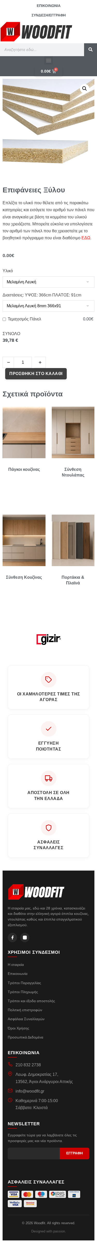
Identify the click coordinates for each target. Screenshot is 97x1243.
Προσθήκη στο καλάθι (36, 373)
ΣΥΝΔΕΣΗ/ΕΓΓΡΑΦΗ (49, 15)
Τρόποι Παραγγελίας (24, 983)
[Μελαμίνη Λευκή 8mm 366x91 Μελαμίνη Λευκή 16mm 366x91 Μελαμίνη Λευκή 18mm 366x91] (48, 306)
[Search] (90, 49)
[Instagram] (24, 937)
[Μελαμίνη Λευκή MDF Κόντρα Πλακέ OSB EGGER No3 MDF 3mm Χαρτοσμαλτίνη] (48, 282)
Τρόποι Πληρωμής (23, 992)
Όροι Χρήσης (18, 1028)
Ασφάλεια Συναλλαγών (26, 1019)
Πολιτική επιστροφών (25, 1010)
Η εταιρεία (16, 965)
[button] (48, 60)
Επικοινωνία (17, 974)
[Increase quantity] (40, 362)
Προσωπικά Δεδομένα (25, 1037)
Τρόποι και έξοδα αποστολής (31, 1001)
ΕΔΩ (85, 238)
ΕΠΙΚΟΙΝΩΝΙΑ (49, 6)
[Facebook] (12, 937)
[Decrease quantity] (8, 362)
